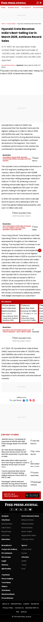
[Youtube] (34, 400)
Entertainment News (30, 516)
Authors (24, 612)
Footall (24, 553)
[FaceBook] (24, 400)
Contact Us (19, 608)
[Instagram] (30, 400)
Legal (4, 561)
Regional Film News (29, 535)
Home (3, 7)
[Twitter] (27, 400)
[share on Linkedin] (21, 509)
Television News (28, 539)
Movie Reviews (27, 528)
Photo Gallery (7, 579)
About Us (5, 604)
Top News (6, 575)
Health (24, 561)
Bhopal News (6, 531)
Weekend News (8, 594)
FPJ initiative (7, 553)
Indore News (6, 528)
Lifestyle (25, 557)
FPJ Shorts (26, 7)
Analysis (5, 516)
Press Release (7, 598)
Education (6, 539)
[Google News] (15, 400)
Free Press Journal (13, 3)
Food (23, 569)
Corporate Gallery (9, 549)
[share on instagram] (25, 509)
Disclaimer (35, 604)
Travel (24, 565)
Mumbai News (13, 7)
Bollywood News (28, 520)
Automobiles (11, 24)
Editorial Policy (16, 604)
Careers (26, 604)
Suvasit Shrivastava (8, 65)
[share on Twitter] (16, 509)
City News (6, 520)
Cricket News (26, 549)
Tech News (6, 582)
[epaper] (37, 2)
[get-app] (41, 2)
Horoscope (6, 557)
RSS (17, 612)
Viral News (6, 590)
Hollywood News (28, 524)
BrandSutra (6, 545)
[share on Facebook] (11, 509)
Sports (24, 545)
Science (5, 565)
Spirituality (6, 569)
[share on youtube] (30, 509)
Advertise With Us (32, 608)
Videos (4, 586)
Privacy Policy (8, 608)
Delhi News (6, 535)
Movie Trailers (27, 531)
